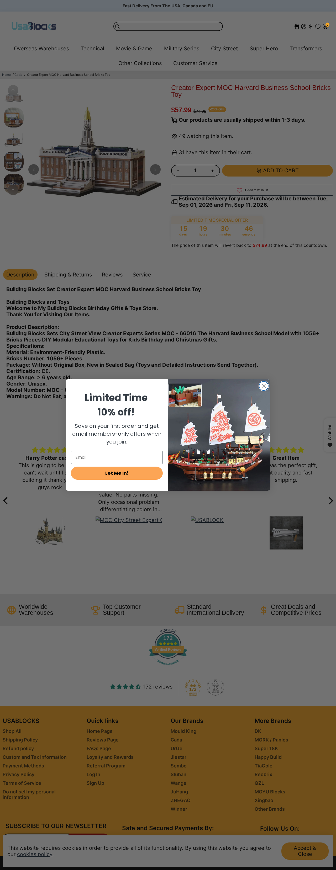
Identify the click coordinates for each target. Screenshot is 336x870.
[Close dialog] (263, 386)
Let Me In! (117, 473)
